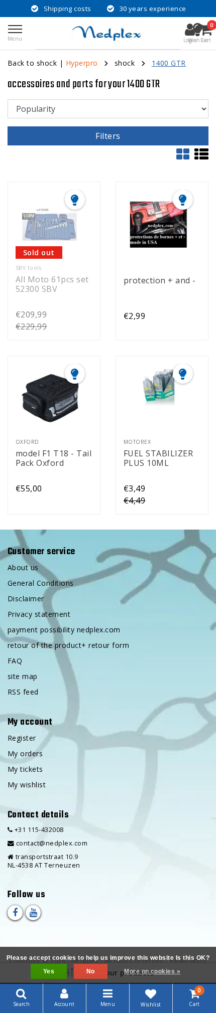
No (90, 971)
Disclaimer (26, 598)
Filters (107, 135)
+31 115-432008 (38, 829)
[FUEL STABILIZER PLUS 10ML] (158, 398)
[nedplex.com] (108, 33)
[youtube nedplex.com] (33, 913)
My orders (25, 753)
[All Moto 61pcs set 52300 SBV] (50, 224)
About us (23, 567)
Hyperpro (82, 63)
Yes (48, 971)
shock (125, 63)
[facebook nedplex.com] (15, 913)
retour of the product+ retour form (68, 645)
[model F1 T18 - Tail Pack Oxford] (50, 398)
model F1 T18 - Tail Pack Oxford (53, 457)
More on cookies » (152, 971)
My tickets (25, 769)
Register (22, 738)
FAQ (15, 660)
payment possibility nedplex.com (64, 629)
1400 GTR (169, 63)
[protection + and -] (158, 224)
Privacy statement (39, 614)
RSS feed (23, 692)
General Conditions (41, 583)
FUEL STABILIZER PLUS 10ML (158, 457)
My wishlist (27, 784)
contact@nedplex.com (51, 843)
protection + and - (160, 281)
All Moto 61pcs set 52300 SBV (52, 283)
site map (23, 676)
